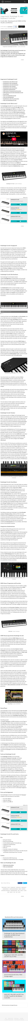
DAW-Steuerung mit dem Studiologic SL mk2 (13, 92)
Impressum (16, 1018)
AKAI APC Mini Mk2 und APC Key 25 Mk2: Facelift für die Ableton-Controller (14, 996)
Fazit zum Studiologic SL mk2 (9, 95)
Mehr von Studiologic (8, 866)
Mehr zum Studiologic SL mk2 (9, 100)
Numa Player (6, 94)
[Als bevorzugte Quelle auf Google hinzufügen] (21, 27)
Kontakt (21, 1018)
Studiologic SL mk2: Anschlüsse (10, 87)
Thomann (24, 794)
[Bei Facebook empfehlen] (20, 883)
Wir (6, 1018)
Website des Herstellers (8, 865)
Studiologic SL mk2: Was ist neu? (10, 81)
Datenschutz (10, 1018)
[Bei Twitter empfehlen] (25, 883)
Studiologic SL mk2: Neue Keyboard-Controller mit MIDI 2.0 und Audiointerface (14, 935)
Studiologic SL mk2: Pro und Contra (11, 98)
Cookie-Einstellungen (9, 1019)
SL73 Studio (8, 118)
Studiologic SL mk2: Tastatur (9, 86)
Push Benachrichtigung (19, 1019)
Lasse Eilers (10, 26)
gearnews (8, 1)
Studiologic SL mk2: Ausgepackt (10, 83)
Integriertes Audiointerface (9, 89)
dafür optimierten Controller (14, 684)
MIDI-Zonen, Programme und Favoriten (12, 91)
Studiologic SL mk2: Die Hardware (10, 84)
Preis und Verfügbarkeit (8, 97)
